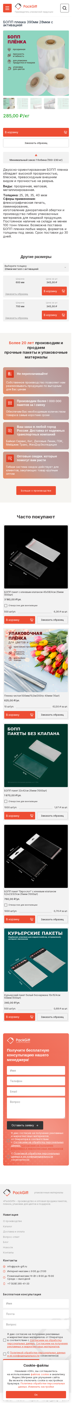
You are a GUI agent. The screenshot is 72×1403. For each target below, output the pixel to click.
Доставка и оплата (14, 1231)
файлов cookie (40, 1374)
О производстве (12, 1221)
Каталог (7, 1226)
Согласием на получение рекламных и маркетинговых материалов (37, 1147)
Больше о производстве (36, 490)
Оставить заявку (23, 1125)
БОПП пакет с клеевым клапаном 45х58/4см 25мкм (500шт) (34, 593)
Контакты (8, 1252)
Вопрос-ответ (11, 1236)
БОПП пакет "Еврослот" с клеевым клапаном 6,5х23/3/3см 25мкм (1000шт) (30, 892)
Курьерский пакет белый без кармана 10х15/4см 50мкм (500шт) (32, 996)
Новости (8, 1247)
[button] (9, 103)
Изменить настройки (41, 1386)
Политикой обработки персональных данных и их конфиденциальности (35, 1155)
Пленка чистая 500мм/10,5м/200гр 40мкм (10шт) (32, 695)
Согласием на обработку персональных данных (34, 1342)
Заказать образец (36, 142)
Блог (5, 1242)
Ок (36, 1394)
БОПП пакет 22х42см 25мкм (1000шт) (25, 790)
